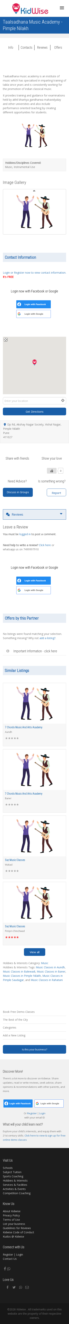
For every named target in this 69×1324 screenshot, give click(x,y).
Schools (8, 1168)
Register (32, 1113)
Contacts (26, 47)
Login (42, 1113)
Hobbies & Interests (15, 1180)
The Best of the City (15, 1019)
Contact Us (10, 1259)
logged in (25, 534)
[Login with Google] (19, 314)
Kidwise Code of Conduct (18, 1232)
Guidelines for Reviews (17, 1228)
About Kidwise (12, 1211)
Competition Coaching (16, 1193)
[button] (34, 362)
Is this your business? (34, 1049)
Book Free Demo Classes (19, 1012)
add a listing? (47, 638)
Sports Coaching (13, 1176)
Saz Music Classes (15, 860)
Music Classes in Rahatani (47, 980)
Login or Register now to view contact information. (34, 272)
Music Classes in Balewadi (19, 971)
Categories (9, 1027)
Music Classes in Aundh (50, 967)
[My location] (61, 401)
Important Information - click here (35, 651)
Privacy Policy (11, 1215)
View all (34, 952)
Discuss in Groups (18, 492)
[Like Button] (52, 471)
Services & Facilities (15, 1185)
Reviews (42, 47)
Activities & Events (14, 1189)
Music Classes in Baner (51, 971)
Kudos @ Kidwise (13, 1236)
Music (44, 963)
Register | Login (13, 1254)
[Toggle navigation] (62, 8)
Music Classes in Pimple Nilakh (22, 976)
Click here (45, 545)
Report (56, 493)
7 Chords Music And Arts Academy (23, 727)
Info (10, 47)
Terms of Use (11, 1219)
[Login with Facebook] (19, 304)
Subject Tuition (12, 1172)
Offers (58, 47)
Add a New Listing (14, 1035)
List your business (14, 1224)
